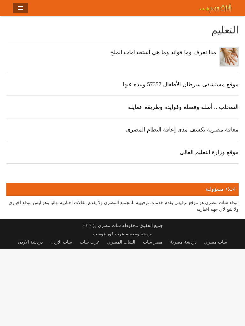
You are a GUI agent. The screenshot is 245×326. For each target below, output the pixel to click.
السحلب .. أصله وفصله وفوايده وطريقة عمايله (183, 107)
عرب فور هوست (108, 233)
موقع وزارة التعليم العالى (209, 152)
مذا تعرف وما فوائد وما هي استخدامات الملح (163, 52)
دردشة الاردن (30, 242)
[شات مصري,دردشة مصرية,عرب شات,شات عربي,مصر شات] (215, 7)
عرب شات (90, 242)
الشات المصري (121, 242)
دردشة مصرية (183, 242)
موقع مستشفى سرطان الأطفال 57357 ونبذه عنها (181, 84)
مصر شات (152, 242)
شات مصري (215, 242)
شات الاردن (61, 242)
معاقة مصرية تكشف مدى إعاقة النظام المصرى (182, 129)
